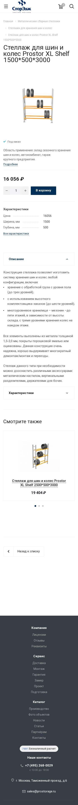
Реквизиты (39, 646)
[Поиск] (71, 7)
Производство (39, 708)
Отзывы (39, 640)
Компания (39, 628)
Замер (39, 680)
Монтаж (39, 668)
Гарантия (39, 674)
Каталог (39, 702)
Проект (39, 686)
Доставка (39, 663)
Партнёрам (39, 732)
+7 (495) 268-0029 (39, 765)
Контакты (39, 737)
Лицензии (39, 634)
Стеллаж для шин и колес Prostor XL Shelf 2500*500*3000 (39, 483)
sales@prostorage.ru (41, 791)
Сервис (39, 656)
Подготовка (39, 692)
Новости (39, 720)
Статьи (39, 726)
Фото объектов (39, 714)
